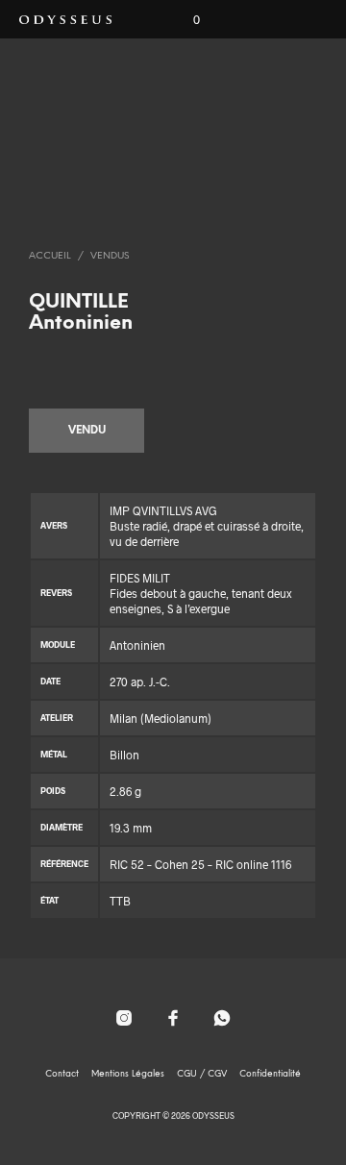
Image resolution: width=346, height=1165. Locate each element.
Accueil (50, 256)
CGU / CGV (202, 1074)
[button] (183, 20)
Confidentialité (270, 1074)
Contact (62, 1074)
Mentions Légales (127, 1074)
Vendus (109, 256)
